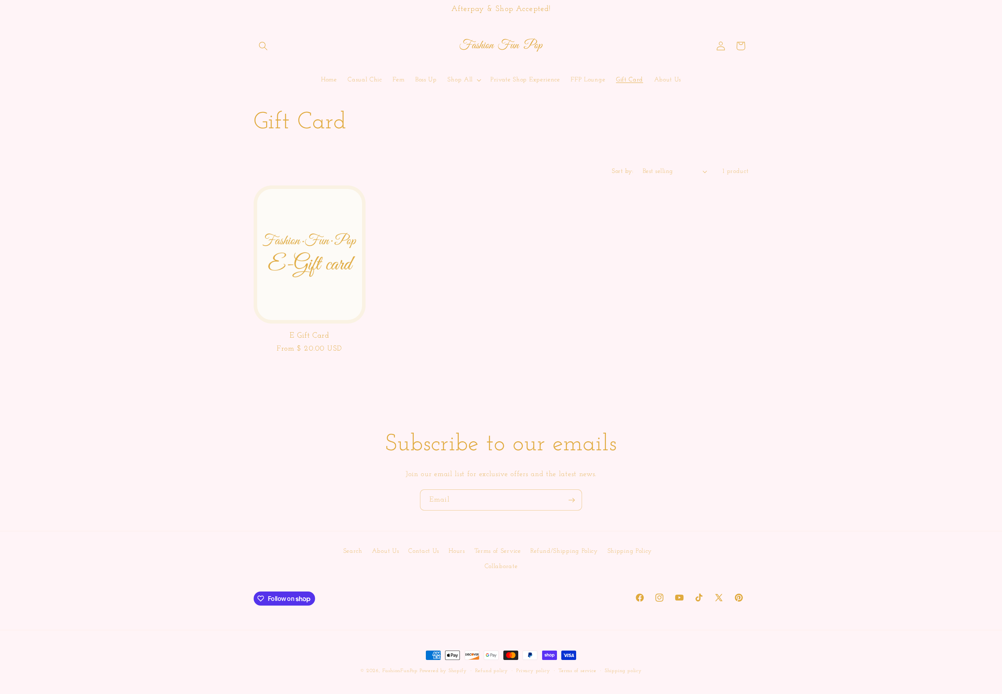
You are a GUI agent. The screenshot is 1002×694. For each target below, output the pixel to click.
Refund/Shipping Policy (564, 551)
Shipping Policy (629, 551)
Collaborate (501, 566)
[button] (264, 46)
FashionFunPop (400, 671)
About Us (385, 551)
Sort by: (623, 171)
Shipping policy (623, 671)
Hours (457, 551)
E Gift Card (309, 336)
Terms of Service (497, 551)
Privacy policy (533, 671)
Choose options (309, 373)
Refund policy (491, 671)
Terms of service (578, 671)
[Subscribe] (572, 500)
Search (352, 551)
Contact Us (423, 551)
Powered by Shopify (443, 671)
